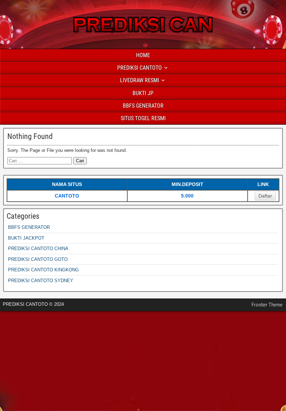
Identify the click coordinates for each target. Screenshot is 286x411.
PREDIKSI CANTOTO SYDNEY (40, 280)
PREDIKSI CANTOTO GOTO (38, 259)
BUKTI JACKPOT (26, 238)
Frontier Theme (267, 305)
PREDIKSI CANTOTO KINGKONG (43, 269)
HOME (143, 55)
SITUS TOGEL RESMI (143, 118)
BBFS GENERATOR (143, 105)
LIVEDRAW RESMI (139, 80)
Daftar (265, 196)
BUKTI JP (143, 93)
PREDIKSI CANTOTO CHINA (38, 248)
